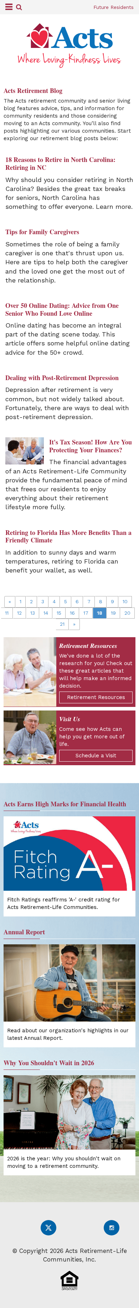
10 (125, 601)
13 (32, 613)
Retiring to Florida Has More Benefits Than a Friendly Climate (68, 536)
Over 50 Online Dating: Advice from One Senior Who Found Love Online (62, 309)
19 (113, 613)
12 (19, 613)
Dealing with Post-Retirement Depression (62, 377)
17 (85, 613)
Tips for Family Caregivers (42, 231)
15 (59, 613)
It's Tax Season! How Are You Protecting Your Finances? (90, 445)
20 (127, 613)
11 (7, 613)
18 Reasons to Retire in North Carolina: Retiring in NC (60, 163)
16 (72, 613)
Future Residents (113, 7)
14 (45, 613)
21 (62, 624)
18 (99, 613)
